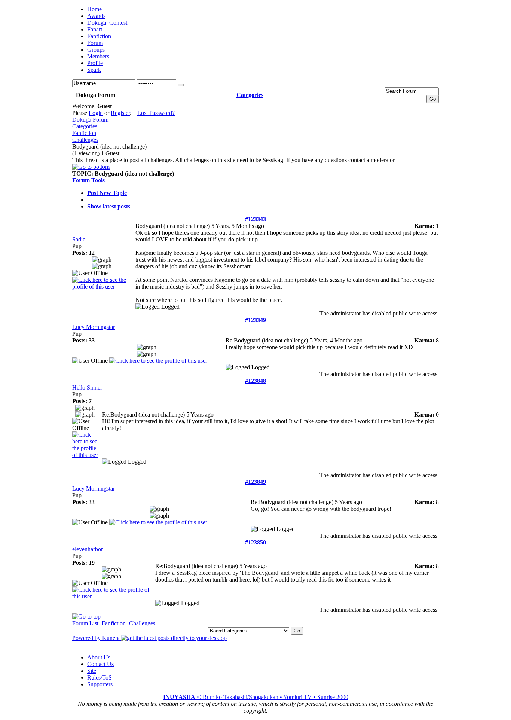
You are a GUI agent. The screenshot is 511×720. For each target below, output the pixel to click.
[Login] (181, 85)
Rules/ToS (99, 677)
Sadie (78, 239)
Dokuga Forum (90, 119)
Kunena (111, 638)
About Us (98, 657)
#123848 (255, 381)
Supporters (100, 684)
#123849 (255, 482)
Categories (84, 126)
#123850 (255, 542)
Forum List (86, 623)
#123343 (255, 219)
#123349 (255, 320)
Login (96, 113)
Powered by (87, 638)
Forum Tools (88, 180)
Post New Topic (107, 193)
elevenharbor (87, 549)
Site (91, 671)
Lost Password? (156, 113)
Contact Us (100, 664)
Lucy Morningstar (93, 327)
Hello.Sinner (87, 387)
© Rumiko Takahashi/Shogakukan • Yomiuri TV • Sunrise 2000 (255, 697)
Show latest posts (108, 206)
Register (120, 113)
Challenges (85, 140)
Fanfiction (84, 133)
